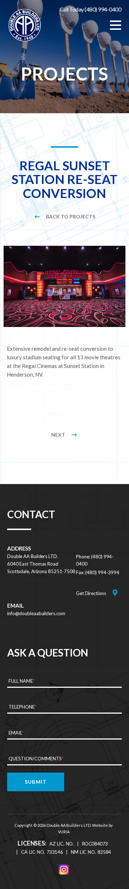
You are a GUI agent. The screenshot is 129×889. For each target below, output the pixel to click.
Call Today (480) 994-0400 (90, 9)
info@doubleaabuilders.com (36, 613)
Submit (36, 782)
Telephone (23, 707)
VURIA (64, 831)
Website (100, 825)
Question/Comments (36, 758)
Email (16, 733)
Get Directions (91, 593)
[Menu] (115, 25)
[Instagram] (64, 870)
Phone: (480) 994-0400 (95, 560)
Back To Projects (70, 216)
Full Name (22, 681)
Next (58, 435)
